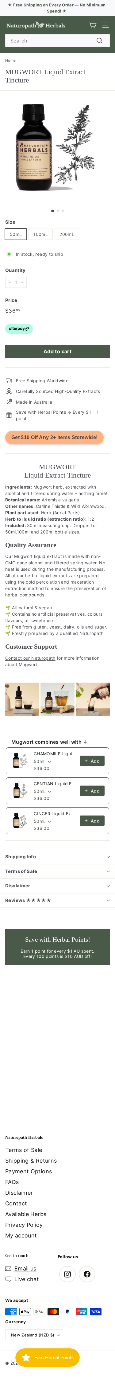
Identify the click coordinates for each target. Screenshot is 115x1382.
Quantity (15, 270)
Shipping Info (20, 857)
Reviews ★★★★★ (28, 900)
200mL (66, 234)
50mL (16, 234)
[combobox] (57, 40)
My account (21, 1235)
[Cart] (92, 25)
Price (11, 300)
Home (10, 60)
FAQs (12, 1182)
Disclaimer (17, 886)
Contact (16, 1203)
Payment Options (28, 1171)
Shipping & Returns (31, 1160)
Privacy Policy (24, 1225)
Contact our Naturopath (30, 658)
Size (10, 222)
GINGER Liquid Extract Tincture (55, 813)
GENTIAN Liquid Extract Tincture (55, 783)
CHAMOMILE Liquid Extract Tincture (55, 753)
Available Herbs (25, 1214)
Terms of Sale (21, 871)
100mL (40, 234)
